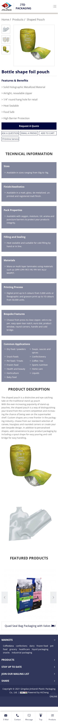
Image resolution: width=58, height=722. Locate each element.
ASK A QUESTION (10, 133)
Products (17, 19)
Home (5, 19)
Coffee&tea (8, 645)
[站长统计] (23, 692)
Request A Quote (29, 126)
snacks (6, 652)
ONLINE (53, 696)
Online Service (11, 139)
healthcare (24, 649)
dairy (32, 645)
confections (21, 645)
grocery (13, 649)
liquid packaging (40, 649)
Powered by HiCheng (38, 692)
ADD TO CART (47, 133)
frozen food (42, 645)
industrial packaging (22, 652)
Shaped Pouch (36, 19)
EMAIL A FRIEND (29, 133)
